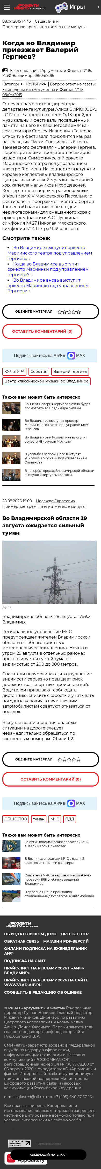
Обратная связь (21, 941)
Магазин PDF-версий (66, 941)
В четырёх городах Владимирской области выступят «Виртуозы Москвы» (59, 473)
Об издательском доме (30, 934)
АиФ (6, 607)
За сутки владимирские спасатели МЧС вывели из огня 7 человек (57, 844)
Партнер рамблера (49, 1143)
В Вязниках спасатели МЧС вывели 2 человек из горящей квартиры (54, 861)
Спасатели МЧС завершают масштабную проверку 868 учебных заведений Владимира (58, 879)
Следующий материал (48, 1154)
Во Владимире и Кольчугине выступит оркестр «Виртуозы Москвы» (56, 439)
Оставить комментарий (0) (42, 331)
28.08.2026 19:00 (17, 501)
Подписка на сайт (25, 960)
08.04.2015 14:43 (16, 21)
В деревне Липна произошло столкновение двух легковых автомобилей (59, 894)
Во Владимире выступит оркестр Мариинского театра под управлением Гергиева (50, 253)
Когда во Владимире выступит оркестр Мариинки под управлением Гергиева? (48, 269)
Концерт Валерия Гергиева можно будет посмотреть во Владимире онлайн (57, 406)
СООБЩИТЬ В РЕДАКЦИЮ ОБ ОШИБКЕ (43, 992)
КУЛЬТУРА (36, 84)
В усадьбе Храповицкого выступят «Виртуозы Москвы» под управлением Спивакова (56, 458)
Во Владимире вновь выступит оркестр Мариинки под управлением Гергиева (48, 286)
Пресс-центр (75, 934)
